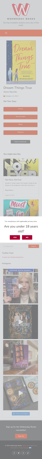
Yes (15, 237)
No (27, 237)
